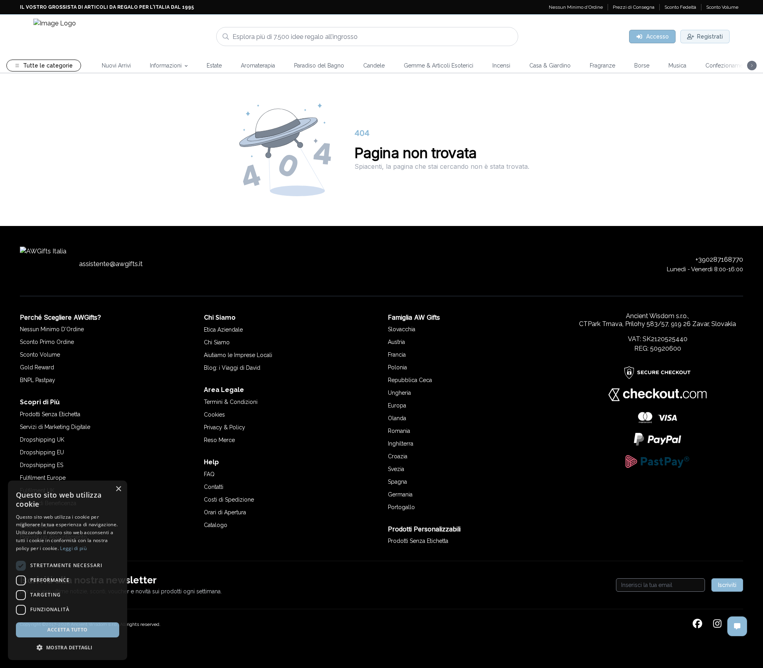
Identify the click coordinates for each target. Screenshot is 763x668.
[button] (67, 647)
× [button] (118, 489)
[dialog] (67, 570)
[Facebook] (697, 624)
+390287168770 (719, 259)
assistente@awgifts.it (111, 264)
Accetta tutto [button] (67, 629)
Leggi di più (73, 548)
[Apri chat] (737, 626)
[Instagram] (717, 624)
